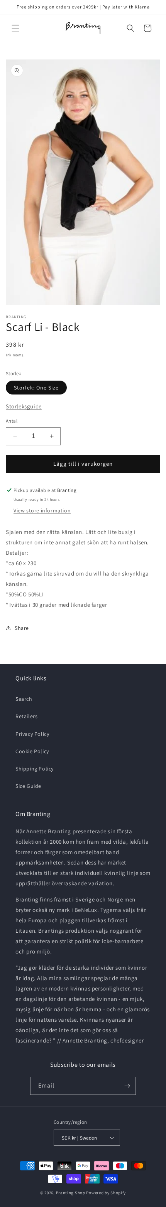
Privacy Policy (32, 733)
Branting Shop (70, 1192)
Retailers (26, 716)
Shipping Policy (34, 768)
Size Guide (28, 785)
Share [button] (22, 627)
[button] (15, 28)
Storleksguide (24, 406)
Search (23, 698)
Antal (11, 421)
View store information (42, 510)
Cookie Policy (32, 751)
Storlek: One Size (36, 387)
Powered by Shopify (106, 1192)
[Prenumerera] (127, 1086)
